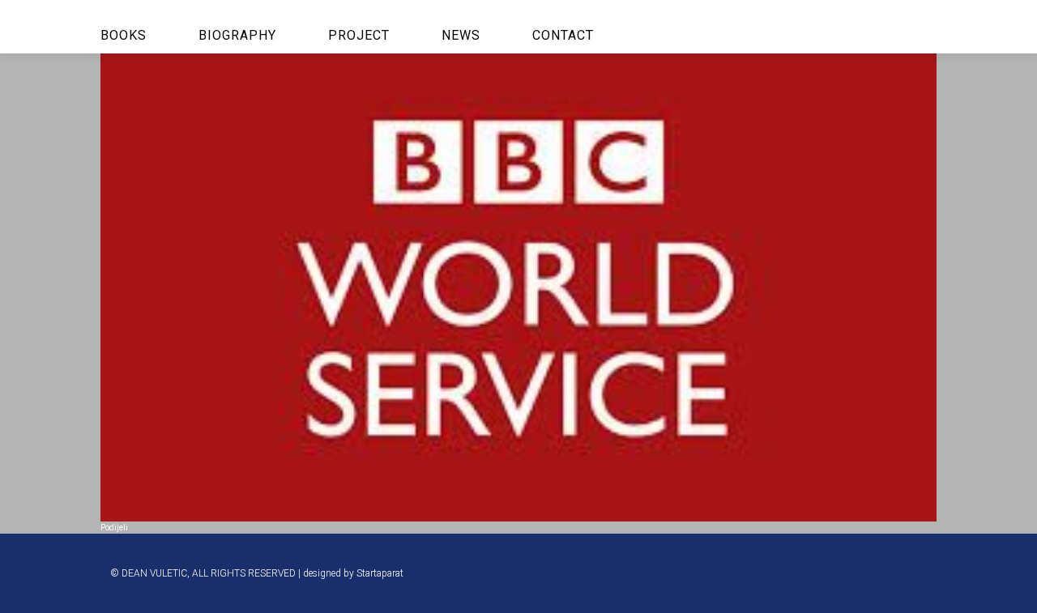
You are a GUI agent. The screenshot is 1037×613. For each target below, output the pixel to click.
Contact (563, 35)
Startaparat (379, 573)
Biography (237, 35)
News (461, 35)
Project (359, 35)
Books (123, 35)
